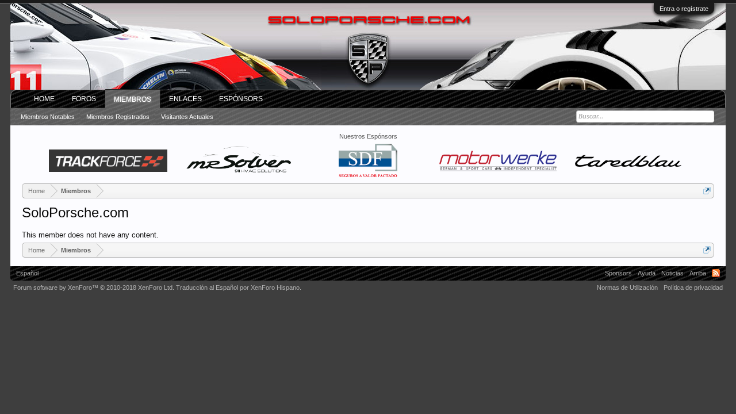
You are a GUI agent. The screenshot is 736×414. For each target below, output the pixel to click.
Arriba (697, 273)
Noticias (672, 273)
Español (27, 273)
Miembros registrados (118, 116)
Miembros (132, 99)
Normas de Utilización (627, 287)
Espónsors (241, 99)
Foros (84, 99)
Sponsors (618, 273)
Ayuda (647, 273)
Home (44, 99)
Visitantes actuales (187, 116)
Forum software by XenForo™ (93, 287)
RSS (716, 273)
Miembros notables (48, 116)
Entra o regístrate (684, 8)
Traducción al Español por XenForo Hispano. (238, 287)
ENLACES (185, 99)
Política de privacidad (693, 287)
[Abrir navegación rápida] (707, 190)
